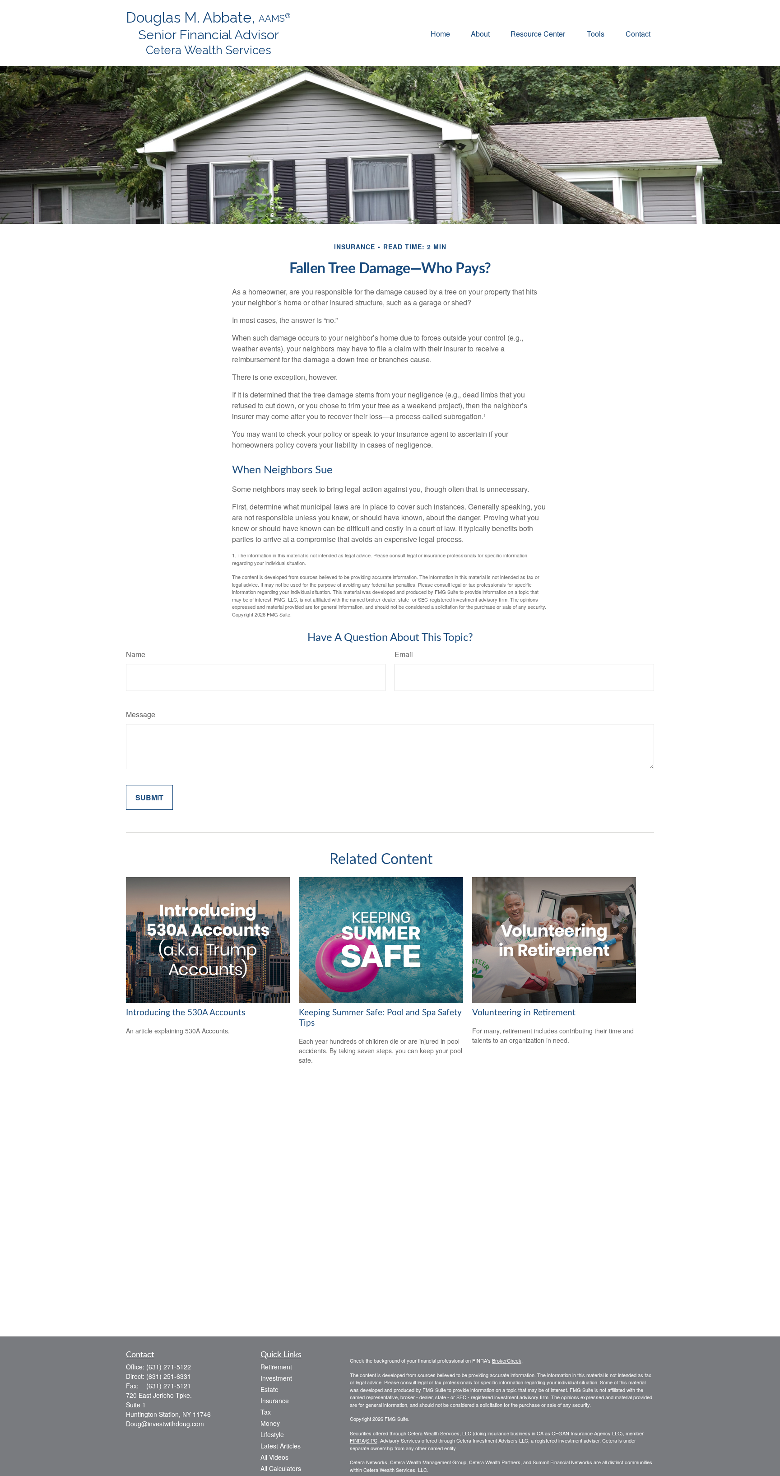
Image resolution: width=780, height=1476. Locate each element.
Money (270, 1423)
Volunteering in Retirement (524, 1013)
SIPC (371, 1440)
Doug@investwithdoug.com (165, 1423)
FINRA (357, 1440)
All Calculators (280, 1468)
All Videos (274, 1457)
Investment (276, 1378)
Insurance (274, 1400)
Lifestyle (272, 1434)
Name (135, 654)
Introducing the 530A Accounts (185, 1013)
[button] (440, 32)
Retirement (276, 1366)
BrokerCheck (506, 1360)
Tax (265, 1411)
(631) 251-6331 (168, 1376)
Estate (269, 1389)
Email (404, 654)
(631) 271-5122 (168, 1366)
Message (140, 714)
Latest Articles (280, 1445)
